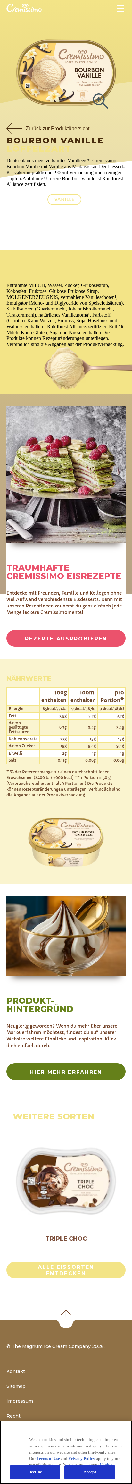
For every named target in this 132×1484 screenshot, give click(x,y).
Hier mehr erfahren (66, 1072)
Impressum (19, 1400)
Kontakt (15, 1371)
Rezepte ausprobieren (66, 639)
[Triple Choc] (66, 1181)
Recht (13, 1416)
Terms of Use (48, 1458)
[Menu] (121, 7)
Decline (35, 1472)
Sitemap (16, 1386)
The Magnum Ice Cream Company (51, 1346)
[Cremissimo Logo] (24, 10)
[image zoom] (100, 101)
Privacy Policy (81, 1458)
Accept (90, 1472)
